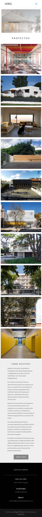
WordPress (21, 514)
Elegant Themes (19, 512)
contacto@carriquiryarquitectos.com (21, 501)
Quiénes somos (21, 457)
